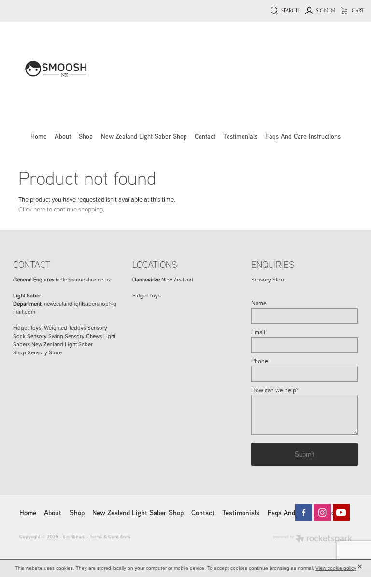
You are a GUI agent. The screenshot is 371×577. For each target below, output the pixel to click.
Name (259, 303)
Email (258, 332)
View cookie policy (335, 568)
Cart (357, 10)
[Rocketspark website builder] (312, 539)
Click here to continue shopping (60, 209)
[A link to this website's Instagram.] (322, 512)
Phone (259, 361)
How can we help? (275, 390)
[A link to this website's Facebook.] (303, 512)
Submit (304, 454)
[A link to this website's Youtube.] (341, 512)
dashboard (74, 536)
